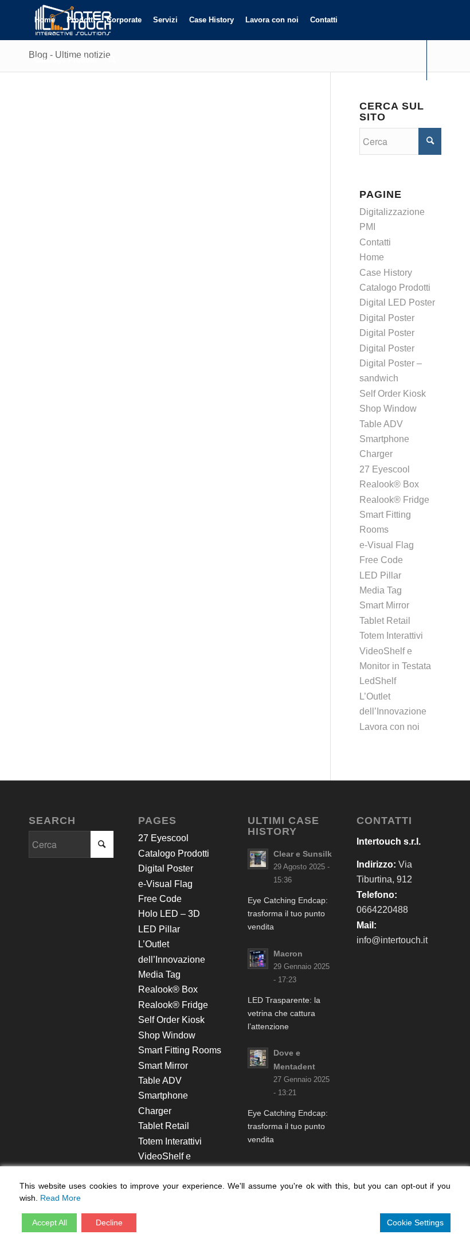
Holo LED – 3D (169, 914)
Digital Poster (386, 318)
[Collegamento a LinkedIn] (49, 99)
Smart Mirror (384, 605)
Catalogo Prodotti (394, 287)
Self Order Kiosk (392, 394)
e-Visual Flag (386, 545)
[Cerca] (112, 60)
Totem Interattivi (391, 635)
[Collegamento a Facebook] (32, 99)
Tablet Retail (384, 621)
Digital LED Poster (397, 302)
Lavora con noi (389, 727)
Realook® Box (389, 484)
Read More (60, 1197)
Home (371, 257)
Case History (385, 273)
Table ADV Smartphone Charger (384, 439)
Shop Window (388, 408)
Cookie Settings (415, 1222)
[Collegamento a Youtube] (66, 99)
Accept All (49, 1222)
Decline (109, 1222)
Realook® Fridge (394, 500)
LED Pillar (380, 575)
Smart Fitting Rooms (179, 1050)
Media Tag (380, 590)
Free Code (381, 560)
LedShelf (377, 681)
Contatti (375, 242)
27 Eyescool (384, 469)
